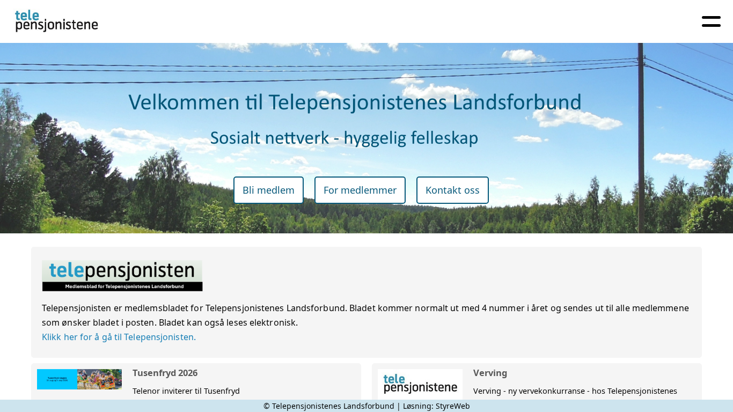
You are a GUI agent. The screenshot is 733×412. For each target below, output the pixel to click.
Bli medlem (269, 189)
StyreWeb (453, 406)
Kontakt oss (453, 189)
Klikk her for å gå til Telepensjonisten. (119, 337)
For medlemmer (360, 189)
